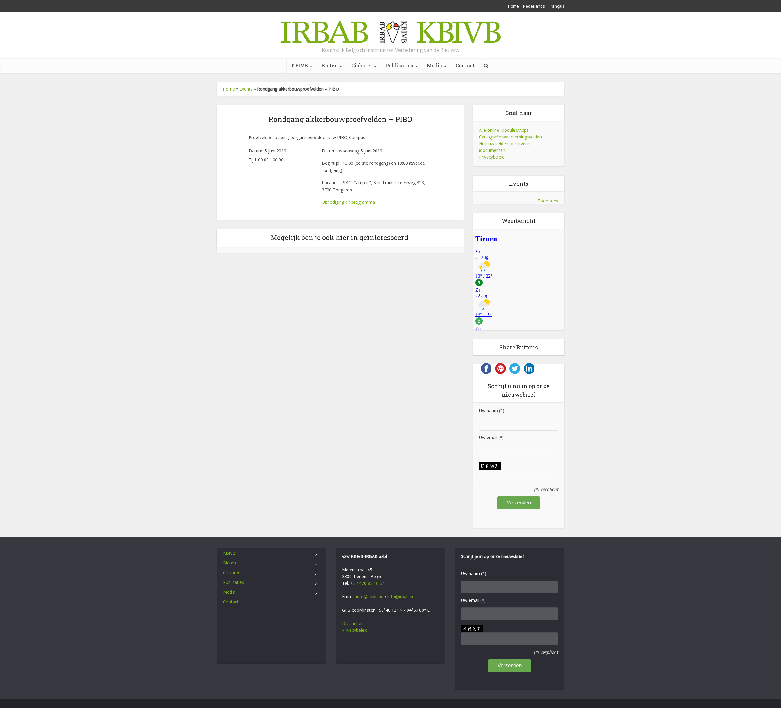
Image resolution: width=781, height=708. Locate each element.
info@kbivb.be (369, 596)
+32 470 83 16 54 (367, 583)
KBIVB (299, 65)
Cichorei (361, 65)
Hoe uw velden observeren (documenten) (505, 147)
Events (246, 89)
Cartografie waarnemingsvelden (510, 137)
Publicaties (399, 65)
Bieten (330, 65)
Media (434, 65)
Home (513, 6)
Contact (465, 65)
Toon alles (548, 201)
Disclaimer (352, 623)
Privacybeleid (492, 157)
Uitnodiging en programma (348, 202)
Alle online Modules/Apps (504, 130)
